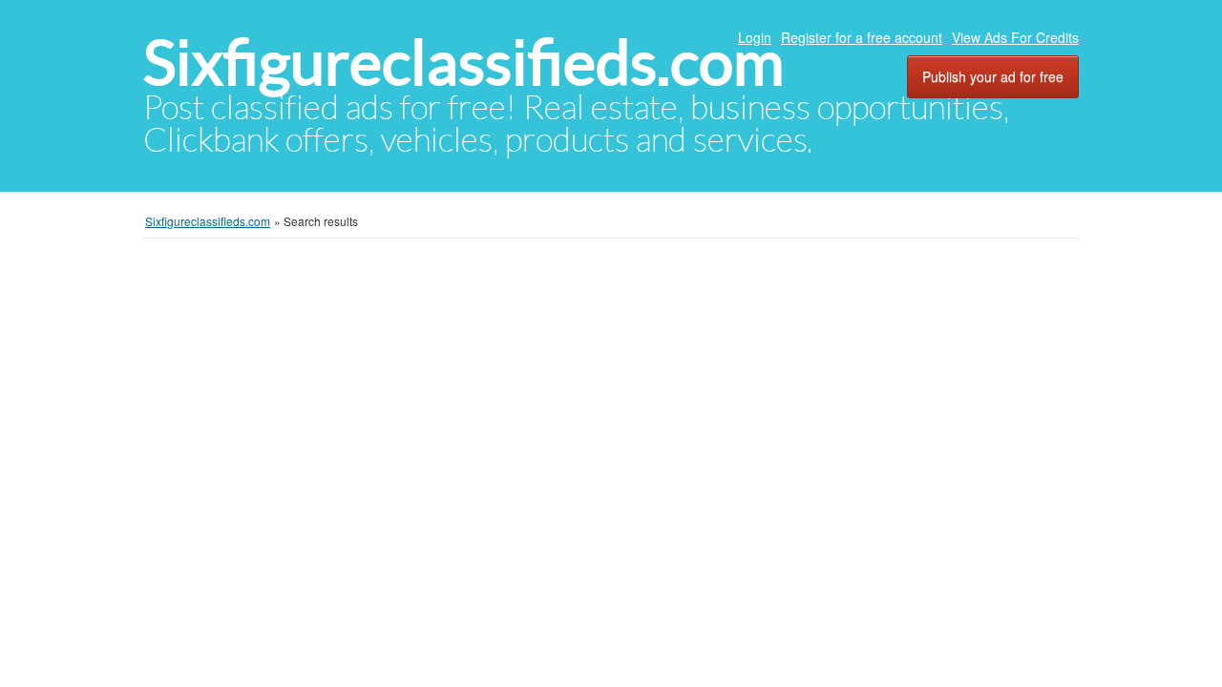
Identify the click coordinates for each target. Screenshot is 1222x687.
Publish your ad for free (993, 76)
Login (754, 37)
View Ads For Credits (1015, 37)
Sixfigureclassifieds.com (463, 62)
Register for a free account (861, 37)
